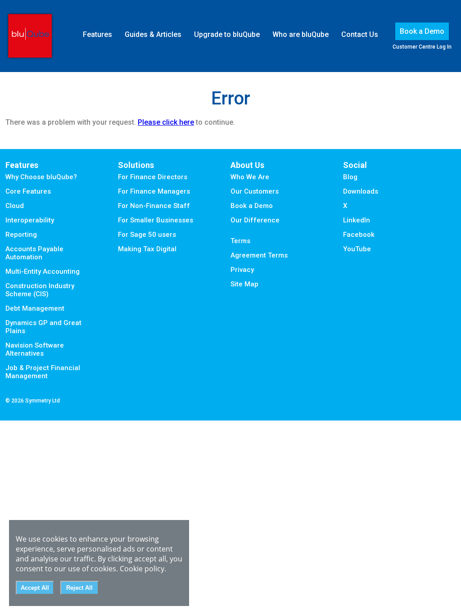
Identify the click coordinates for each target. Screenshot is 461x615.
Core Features (28, 191)
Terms (240, 241)
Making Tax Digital (147, 249)
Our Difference (255, 220)
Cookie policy (142, 569)
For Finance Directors (152, 177)
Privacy (242, 270)
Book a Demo (422, 31)
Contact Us (359, 34)
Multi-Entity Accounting (42, 271)
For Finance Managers (154, 191)
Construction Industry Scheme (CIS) (39, 290)
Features (97, 34)
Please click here (166, 122)
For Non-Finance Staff (154, 206)
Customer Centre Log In (422, 47)
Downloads (360, 191)
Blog (350, 177)
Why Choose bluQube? (41, 177)
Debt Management (34, 308)
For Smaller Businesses (155, 220)
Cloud (14, 206)
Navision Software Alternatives (34, 349)
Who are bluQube (300, 34)
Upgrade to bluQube (227, 34)
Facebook (359, 235)
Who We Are (249, 177)
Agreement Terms (259, 255)
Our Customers (254, 191)
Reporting (21, 235)
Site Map (244, 284)
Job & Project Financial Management (42, 372)
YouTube (357, 249)
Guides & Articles (153, 34)
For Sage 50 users (147, 235)
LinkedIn (356, 220)
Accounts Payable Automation (34, 253)
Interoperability (29, 220)
